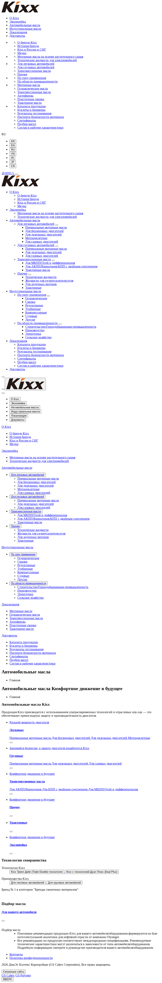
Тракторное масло (29, 102)
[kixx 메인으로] (21, 185)
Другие (30, 319)
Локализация (18, 32)
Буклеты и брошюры (31, 109)
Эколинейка (17, 21)
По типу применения (31, 78)
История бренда (28, 46)
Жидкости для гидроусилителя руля (49, 280)
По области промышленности (37, 81)
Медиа (21, 53)
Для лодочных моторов (41, 284)
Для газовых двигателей (41, 241)
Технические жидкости (41, 277)
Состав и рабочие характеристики (40, 127)
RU (13, 149)
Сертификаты (26, 120)
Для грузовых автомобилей (35, 67)
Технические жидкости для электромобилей (47, 60)
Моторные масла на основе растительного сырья (50, 56)
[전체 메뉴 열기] (16, 174)
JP (12, 162)
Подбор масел (26, 124)
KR (13, 141)
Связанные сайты (13, 971)
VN (13, 153)
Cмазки (30, 302)
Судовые (31, 316)
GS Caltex (8, 975)
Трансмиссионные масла (34, 70)
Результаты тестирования (34, 113)
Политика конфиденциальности (31, 958)
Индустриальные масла (25, 28)
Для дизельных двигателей (43, 234)
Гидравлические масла (32, 88)
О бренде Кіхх (27, 42)
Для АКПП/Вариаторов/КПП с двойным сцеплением (61, 266)
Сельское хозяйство (38, 337)
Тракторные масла (37, 270)
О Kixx (14, 18)
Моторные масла (28, 85)
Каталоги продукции (31, 106)
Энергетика (33, 333)
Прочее (22, 74)
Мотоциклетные (36, 238)
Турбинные (33, 309)
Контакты (16, 954)
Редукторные (34, 305)
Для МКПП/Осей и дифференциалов (50, 263)
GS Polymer (23, 975)
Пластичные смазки (30, 99)
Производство (34, 330)
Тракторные (33, 287)
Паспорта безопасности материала (40, 117)
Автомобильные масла (24, 25)
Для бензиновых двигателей (44, 231)
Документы (17, 35)
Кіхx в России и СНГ (31, 49)
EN (13, 145)
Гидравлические (36, 298)
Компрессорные (36, 312)
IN (12, 157)
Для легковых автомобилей (35, 63)
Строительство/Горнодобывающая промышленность (60, 326)
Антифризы (25, 95)
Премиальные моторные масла (46, 227)
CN (13, 166)
